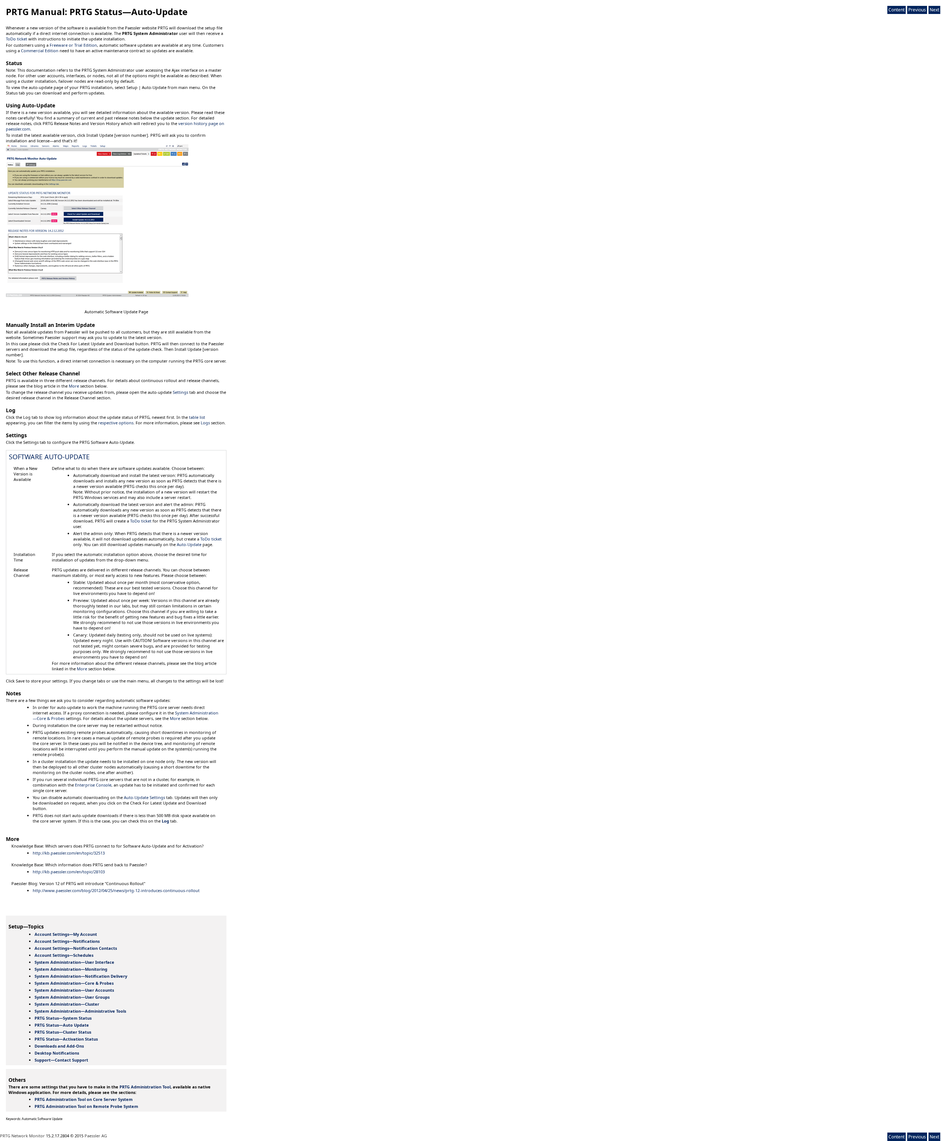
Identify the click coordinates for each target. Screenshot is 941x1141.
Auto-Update (189, 544)
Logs (205, 422)
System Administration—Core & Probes (74, 983)
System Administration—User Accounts (74, 990)
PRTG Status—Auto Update (62, 1025)
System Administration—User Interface (74, 962)
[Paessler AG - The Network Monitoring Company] (19, 3)
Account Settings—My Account (66, 934)
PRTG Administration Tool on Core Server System (84, 1099)
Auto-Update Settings (144, 797)
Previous (917, 10)
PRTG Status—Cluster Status (63, 1032)
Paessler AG (96, 1135)
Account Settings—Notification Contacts (76, 948)
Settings (180, 392)
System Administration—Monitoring (71, 969)
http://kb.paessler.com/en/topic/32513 (69, 853)
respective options (115, 422)
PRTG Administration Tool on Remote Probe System (86, 1106)
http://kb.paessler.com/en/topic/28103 (69, 871)
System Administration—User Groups (72, 997)
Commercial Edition (39, 50)
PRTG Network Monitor (22, 1135)
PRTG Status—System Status (63, 1018)
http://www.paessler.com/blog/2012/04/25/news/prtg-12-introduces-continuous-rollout (116, 890)
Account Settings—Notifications (67, 941)
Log (165, 821)
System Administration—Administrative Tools (80, 1011)
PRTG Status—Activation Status (66, 1039)
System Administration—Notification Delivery (81, 976)
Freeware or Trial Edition (73, 45)
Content (896, 10)
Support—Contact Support (61, 1060)
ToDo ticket (16, 39)
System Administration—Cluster (67, 1004)
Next (934, 10)
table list (197, 417)
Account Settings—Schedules (64, 955)
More (74, 386)
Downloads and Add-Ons (59, 1046)
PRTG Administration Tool (145, 1087)
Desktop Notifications (57, 1053)
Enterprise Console (93, 785)
